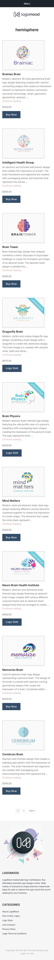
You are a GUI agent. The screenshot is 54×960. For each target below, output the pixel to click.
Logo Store (7, 920)
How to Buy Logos (11, 916)
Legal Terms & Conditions (14, 933)
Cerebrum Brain (12, 754)
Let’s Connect (8, 925)
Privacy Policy (9, 929)
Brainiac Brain (11, 74)
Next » (32, 811)
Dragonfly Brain (12, 331)
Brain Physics (11, 416)
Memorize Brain (12, 670)
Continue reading (11, 101)
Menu (27, 3)
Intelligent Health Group (18, 162)
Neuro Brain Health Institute (20, 585)
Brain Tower (10, 247)
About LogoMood (10, 911)
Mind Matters (11, 500)
